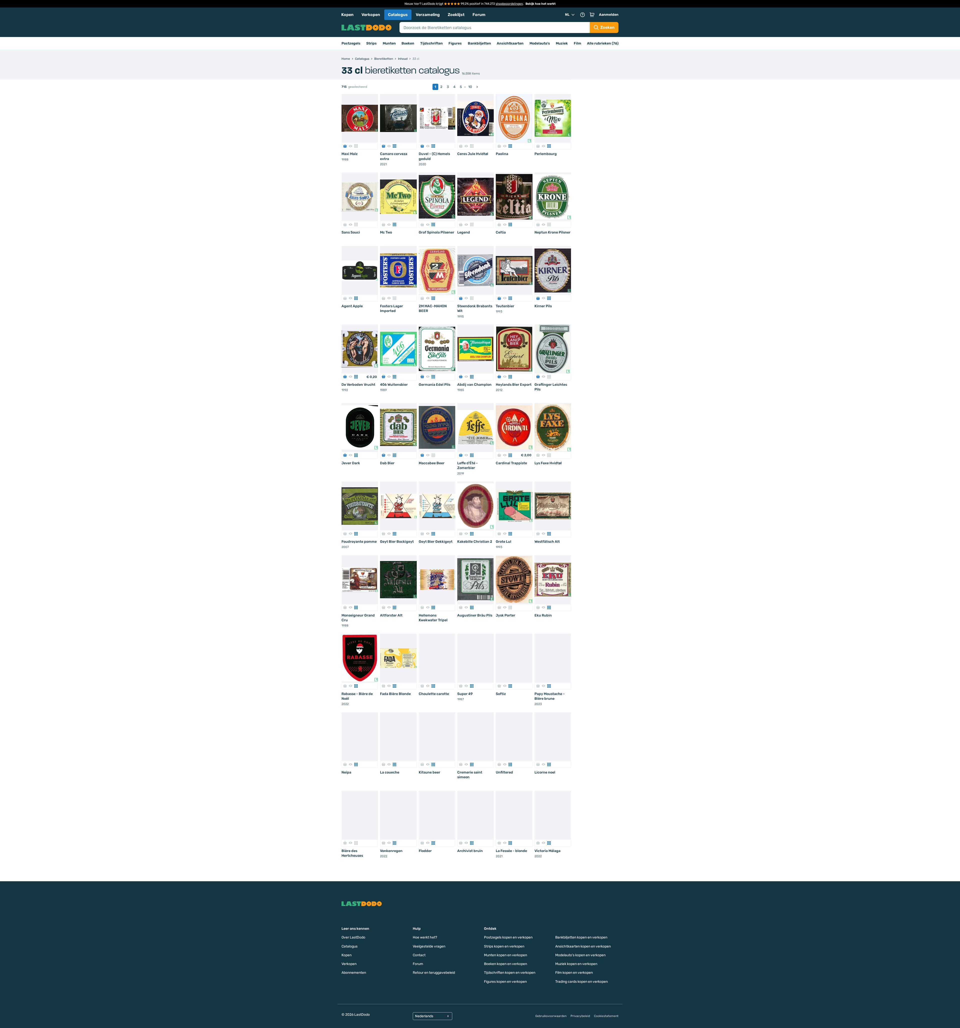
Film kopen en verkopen (574, 972)
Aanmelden (608, 14)
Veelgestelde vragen (429, 946)
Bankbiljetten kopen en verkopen (581, 937)
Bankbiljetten (479, 43)
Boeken (408, 43)
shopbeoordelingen (509, 4)
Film (577, 43)
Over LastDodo (353, 937)
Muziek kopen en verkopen (576, 964)
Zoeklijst (456, 14)
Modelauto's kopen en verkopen (580, 955)
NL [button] (567, 14)
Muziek (562, 43)
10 (470, 87)
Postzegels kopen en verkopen (508, 937)
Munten (389, 43)
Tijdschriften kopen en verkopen (509, 972)
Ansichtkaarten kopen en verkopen (583, 946)
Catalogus (398, 14)
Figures (455, 43)
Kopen (347, 14)
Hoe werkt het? (425, 937)
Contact (419, 955)
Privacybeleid (580, 1016)
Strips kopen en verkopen (504, 946)
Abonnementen (354, 972)
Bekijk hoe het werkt (541, 4)
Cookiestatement (606, 1016)
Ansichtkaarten (510, 43)
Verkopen (371, 14)
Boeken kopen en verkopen (505, 964)
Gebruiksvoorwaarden (550, 1016)
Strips (371, 43)
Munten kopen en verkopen (505, 955)
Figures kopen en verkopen (505, 982)
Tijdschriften (431, 43)
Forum (479, 14)
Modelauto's (540, 43)
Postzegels (351, 43)
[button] (592, 14)
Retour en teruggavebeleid (434, 972)
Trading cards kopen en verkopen (581, 982)
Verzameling (428, 14)
